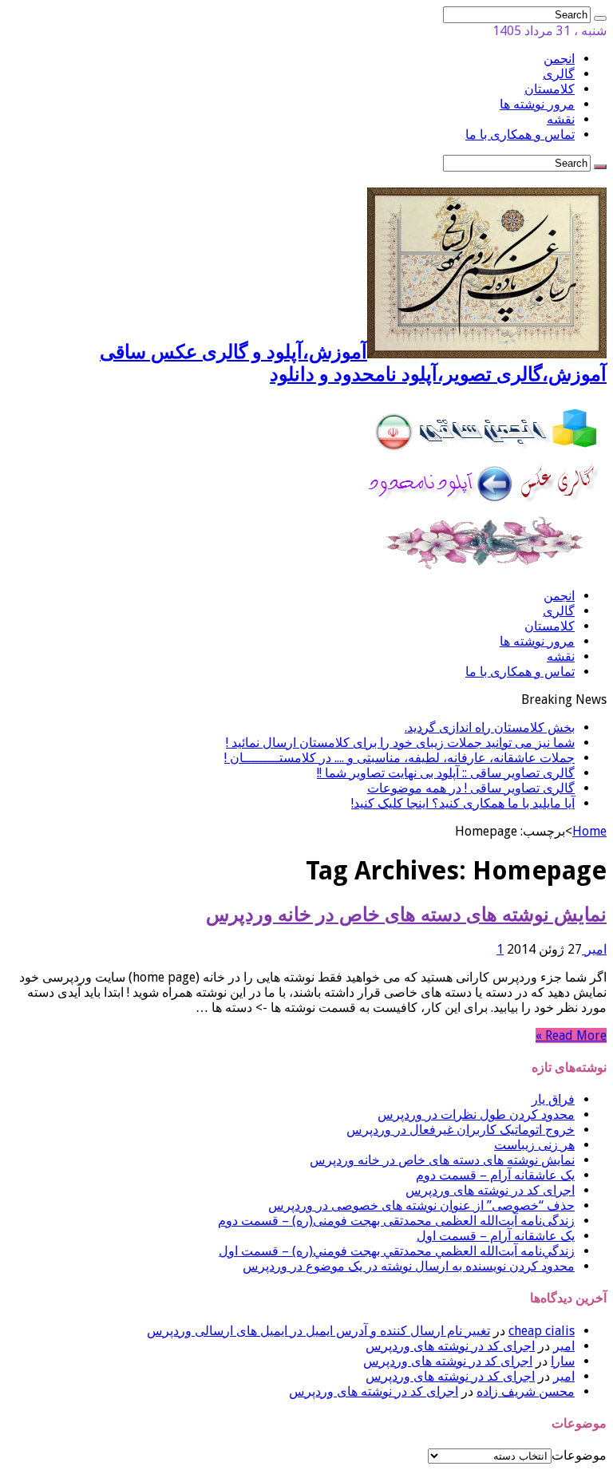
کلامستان (549, 89)
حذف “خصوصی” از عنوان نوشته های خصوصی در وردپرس (421, 1205)
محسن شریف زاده (526, 1391)
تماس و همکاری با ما (520, 134)
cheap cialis (541, 1330)
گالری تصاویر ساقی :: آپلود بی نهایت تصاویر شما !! (446, 772)
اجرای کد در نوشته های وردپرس (490, 1190)
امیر (594, 949)
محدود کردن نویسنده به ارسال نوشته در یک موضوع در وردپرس (409, 1266)
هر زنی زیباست (534, 1144)
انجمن (559, 58)
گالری (559, 73)
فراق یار (553, 1099)
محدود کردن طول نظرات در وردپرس (476, 1114)
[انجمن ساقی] (487, 567)
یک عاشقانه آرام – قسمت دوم (495, 1175)
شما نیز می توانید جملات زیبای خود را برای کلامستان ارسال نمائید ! (400, 742)
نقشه (561, 119)
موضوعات (579, 1455)
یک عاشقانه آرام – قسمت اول (496, 1235)
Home (589, 831)
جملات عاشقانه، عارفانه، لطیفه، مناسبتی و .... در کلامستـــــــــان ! (399, 757)
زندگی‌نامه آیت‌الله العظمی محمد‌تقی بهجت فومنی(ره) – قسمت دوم (396, 1220)
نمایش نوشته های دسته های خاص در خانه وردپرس (406, 914)
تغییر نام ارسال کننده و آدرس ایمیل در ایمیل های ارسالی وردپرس (318, 1330)
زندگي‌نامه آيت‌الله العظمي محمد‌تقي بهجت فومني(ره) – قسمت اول (397, 1251)
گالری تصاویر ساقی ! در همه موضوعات (471, 788)
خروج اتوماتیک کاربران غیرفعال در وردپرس (460, 1129)
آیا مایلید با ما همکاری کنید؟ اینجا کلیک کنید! (463, 803)
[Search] (600, 18)
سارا (563, 1361)
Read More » (571, 1035)
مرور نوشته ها (537, 104)
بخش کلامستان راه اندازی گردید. (490, 727)
